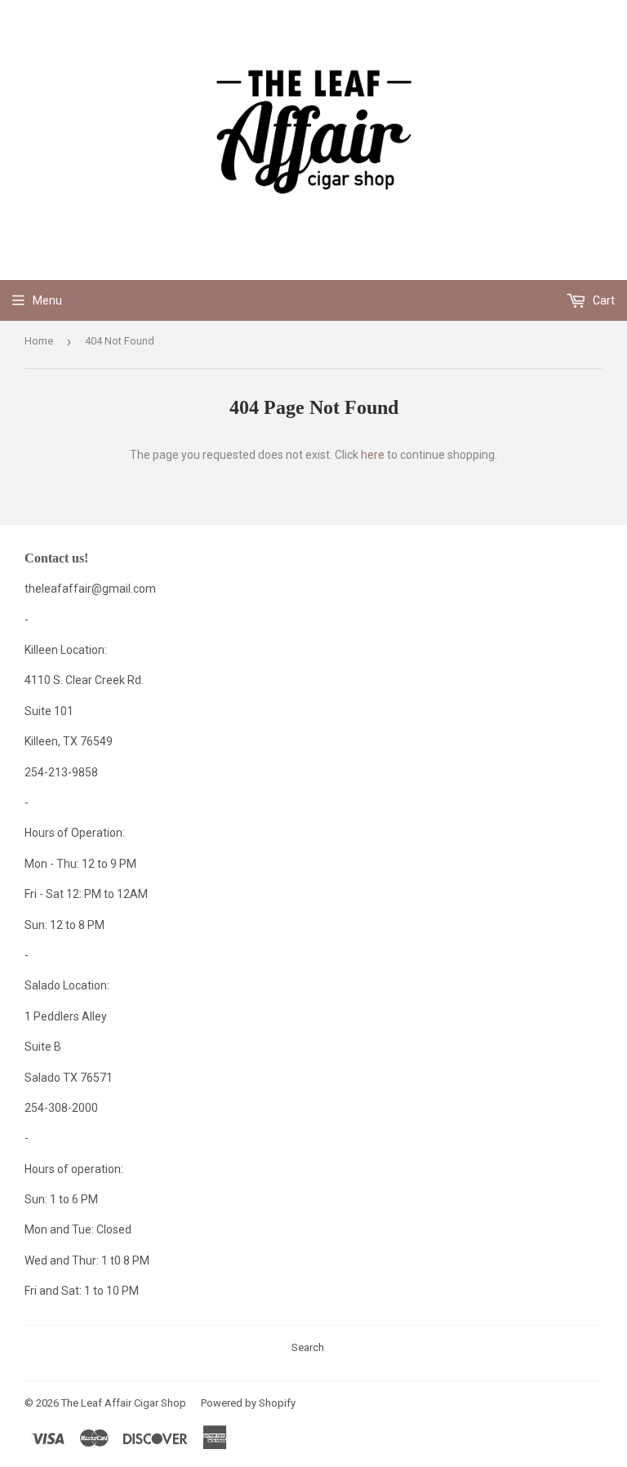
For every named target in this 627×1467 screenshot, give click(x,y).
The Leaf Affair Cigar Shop (123, 1403)
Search (307, 1347)
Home (38, 341)
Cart (602, 300)
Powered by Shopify (248, 1403)
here (373, 454)
